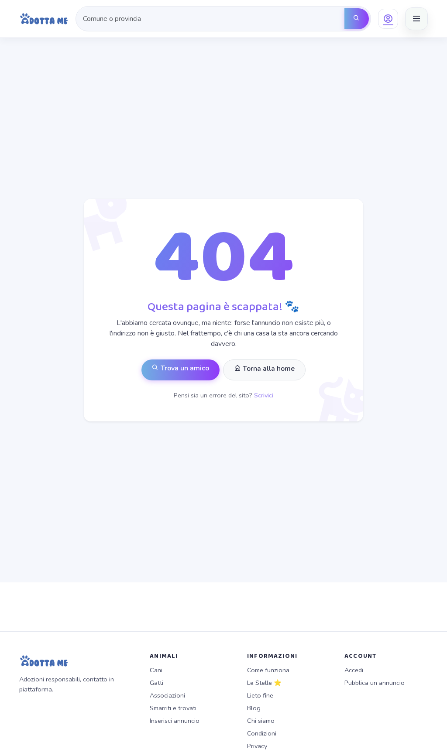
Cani (156, 670)
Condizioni (261, 733)
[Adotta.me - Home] (44, 18)
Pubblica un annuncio (374, 682)
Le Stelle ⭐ (264, 682)
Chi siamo (261, 720)
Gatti (156, 682)
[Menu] (416, 18)
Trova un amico (184, 368)
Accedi (353, 670)
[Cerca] (356, 18)
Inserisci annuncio (174, 720)
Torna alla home (268, 368)
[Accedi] (388, 19)
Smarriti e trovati (173, 708)
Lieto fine (260, 695)
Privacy (257, 746)
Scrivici (263, 395)
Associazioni (167, 695)
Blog (254, 708)
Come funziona (268, 670)
